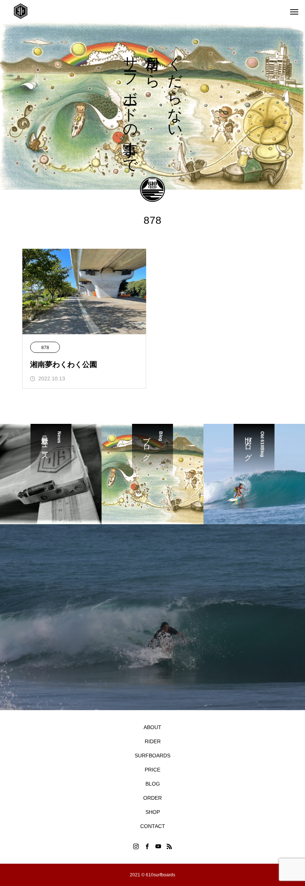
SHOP (152, 812)
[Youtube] (158, 846)
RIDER (153, 741)
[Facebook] (147, 846)
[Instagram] (135, 846)
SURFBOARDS (152, 755)
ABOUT (152, 727)
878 (45, 347)
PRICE (152, 770)
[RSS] (169, 846)
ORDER (152, 798)
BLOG (152, 784)
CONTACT (152, 826)
